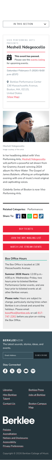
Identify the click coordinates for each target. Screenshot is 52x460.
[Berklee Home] (26, 420)
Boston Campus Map (38, 405)
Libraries (7, 390)
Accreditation (10, 434)
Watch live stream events (29, 246)
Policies (7, 429)
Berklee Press (36, 390)
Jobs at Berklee (37, 395)
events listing (38, 59)
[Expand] (45, 24)
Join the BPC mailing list (30, 237)
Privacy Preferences (13, 446)
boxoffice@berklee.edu (17, 313)
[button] (41, 216)
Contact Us (9, 403)
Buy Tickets (34, 228)
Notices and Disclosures (15, 438)
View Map (13, 97)
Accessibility (9, 442)
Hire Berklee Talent (10, 396)
